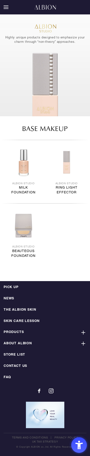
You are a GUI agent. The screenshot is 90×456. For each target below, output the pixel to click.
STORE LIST (14, 354)
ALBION (45, 7)
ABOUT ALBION (18, 343)
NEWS (9, 298)
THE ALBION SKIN (20, 309)
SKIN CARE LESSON (22, 321)
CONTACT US (15, 366)
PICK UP (11, 287)
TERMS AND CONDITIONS (30, 438)
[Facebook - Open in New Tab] (39, 391)
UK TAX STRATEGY (45, 442)
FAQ (7, 377)
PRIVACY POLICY (66, 438)
